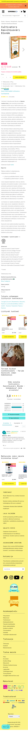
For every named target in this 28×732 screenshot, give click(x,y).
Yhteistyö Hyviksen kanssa (10, 665)
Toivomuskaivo (7, 630)
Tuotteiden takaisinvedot (9, 634)
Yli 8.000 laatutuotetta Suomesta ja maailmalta (13, 1)
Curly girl (3, 301)
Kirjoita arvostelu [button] (14, 414)
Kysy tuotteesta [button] (15, 418)
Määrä (2, 74)
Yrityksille (5, 632)
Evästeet (5, 645)
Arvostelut (6, 659)
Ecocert (9, 301)
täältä (12, 164)
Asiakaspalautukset (8, 622)
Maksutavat (6, 618)
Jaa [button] (5, 445)
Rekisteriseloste (7, 648)
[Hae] (25, 15)
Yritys (4, 656)
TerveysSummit (7, 673)
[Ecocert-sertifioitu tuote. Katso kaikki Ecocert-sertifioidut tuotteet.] (3, 241)
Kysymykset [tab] (17, 423)
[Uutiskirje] (23, 569)
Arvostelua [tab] (6, 423)
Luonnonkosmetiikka (12, 303)
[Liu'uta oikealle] (23, 50)
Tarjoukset (14, 306)
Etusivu (3, 21)
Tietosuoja (6, 643)
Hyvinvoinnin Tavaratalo (13, 724)
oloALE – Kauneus (6, 306)
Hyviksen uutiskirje (8, 628)
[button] (24, 11)
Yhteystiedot (6, 615)
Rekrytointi (6, 663)
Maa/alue (10, 714)
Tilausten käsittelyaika (9, 624)
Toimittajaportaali (8, 671)
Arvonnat (5, 667)
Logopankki (6, 669)
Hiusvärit (20, 21)
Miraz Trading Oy (5, 281)
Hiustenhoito (14, 21)
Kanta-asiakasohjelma (9, 626)
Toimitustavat (6, 620)
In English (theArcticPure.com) (11, 675)
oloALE (20, 303)
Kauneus (8, 21)
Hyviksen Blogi (7, 661)
